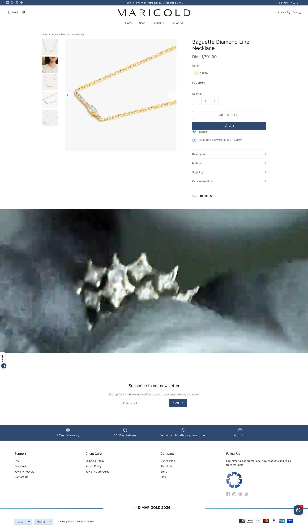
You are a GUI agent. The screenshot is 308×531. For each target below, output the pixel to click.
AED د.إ (294, 2)
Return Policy (94, 466)
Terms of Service (85, 521)
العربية (20, 521)
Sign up (178, 403)
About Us (166, 466)
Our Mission (168, 460)
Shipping (197, 172)
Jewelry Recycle (24, 471)
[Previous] (67, 95)
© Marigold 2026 (154, 507)
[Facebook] (7, 2)
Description (199, 154)
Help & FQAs (282, 2)
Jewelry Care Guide (97, 471)
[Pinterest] (17, 2)
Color (195, 65)
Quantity (197, 93)
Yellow (204, 72)
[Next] (172, 95)
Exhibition (158, 23)
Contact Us (21, 476)
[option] (120, 95)
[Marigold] (154, 13)
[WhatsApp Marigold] (21, 2)
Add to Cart (229, 115)
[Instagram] (12, 2)
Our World (177, 23)
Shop (142, 23)
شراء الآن (229, 126)
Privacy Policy (67, 521)
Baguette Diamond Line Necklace (68, 34)
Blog (163, 476)
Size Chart (198, 83)
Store (164, 471)
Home (129, 23)
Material (197, 163)
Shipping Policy (95, 460)
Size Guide (20, 466)
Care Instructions (203, 181)
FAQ (16, 460)
